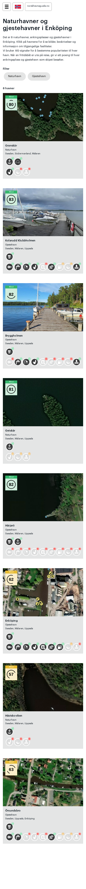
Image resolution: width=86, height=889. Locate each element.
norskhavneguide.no (38, 6)
